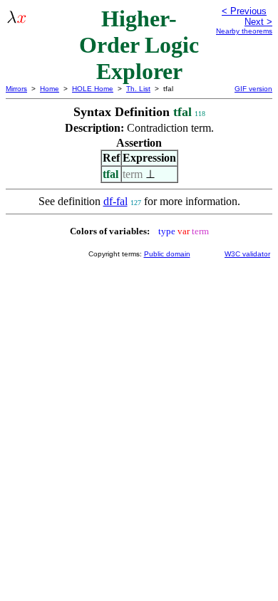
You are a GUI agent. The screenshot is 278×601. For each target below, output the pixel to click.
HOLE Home (92, 89)
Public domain (167, 254)
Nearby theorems (244, 31)
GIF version (253, 89)
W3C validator (247, 254)
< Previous (244, 11)
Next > (258, 21)
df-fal (115, 201)
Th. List (138, 89)
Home (49, 89)
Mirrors (16, 89)
